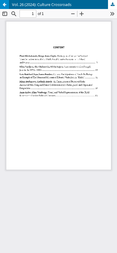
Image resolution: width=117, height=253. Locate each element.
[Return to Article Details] (4, 4)
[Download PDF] (112, 4)
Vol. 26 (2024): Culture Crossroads (41, 4)
